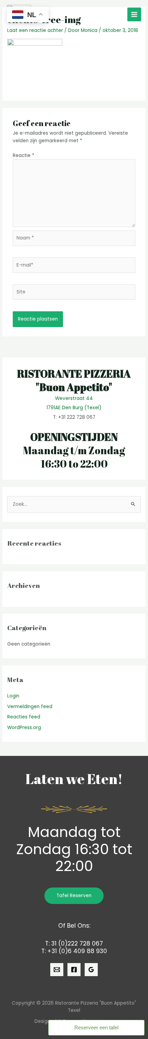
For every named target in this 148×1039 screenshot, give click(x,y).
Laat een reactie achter (35, 30)
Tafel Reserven (74, 895)
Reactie (23, 155)
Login (13, 696)
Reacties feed (23, 717)
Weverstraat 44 (74, 398)
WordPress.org (24, 727)
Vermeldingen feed (29, 706)
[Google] (91, 969)
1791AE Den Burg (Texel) (74, 407)
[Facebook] (74, 969)
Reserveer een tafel (96, 1027)
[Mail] (56, 969)
